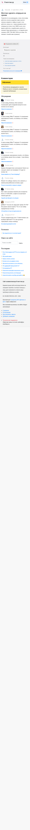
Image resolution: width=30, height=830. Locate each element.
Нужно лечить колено (9, 258)
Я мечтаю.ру (7, 2)
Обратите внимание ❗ (7, 109)
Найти (20, 243)
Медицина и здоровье (10, 50)
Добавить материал (9, 316)
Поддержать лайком (11, 44)
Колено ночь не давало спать (11, 261)
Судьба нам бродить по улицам (9, 198)
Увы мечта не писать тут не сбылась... (13, 263)
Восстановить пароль (9, 314)
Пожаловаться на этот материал (12, 71)
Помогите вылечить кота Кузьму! (12, 273)
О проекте (6, 310)
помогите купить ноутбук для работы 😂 (14, 275)
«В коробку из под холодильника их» (11, 211)
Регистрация (6, 312)
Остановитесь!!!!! (7, 268)
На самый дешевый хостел (8, 224)
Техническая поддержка (10, 320)
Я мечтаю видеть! (9, 63)
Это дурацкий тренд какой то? (11, 265)
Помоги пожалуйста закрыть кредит (11, 185)
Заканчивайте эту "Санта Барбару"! (10, 174)
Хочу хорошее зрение (10, 65)
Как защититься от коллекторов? (12, 233)
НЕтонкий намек (7, 256)
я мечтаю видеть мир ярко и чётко (13, 61)
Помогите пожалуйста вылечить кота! (13, 270)
